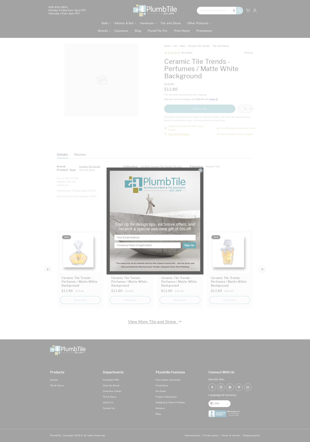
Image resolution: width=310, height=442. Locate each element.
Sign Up (189, 245)
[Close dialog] (200, 170)
